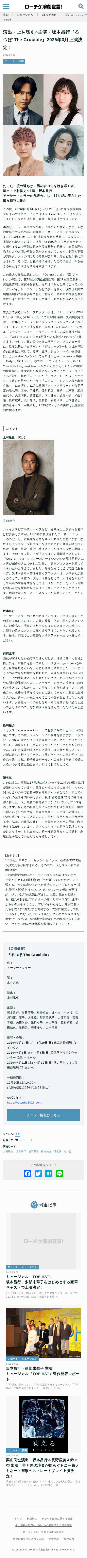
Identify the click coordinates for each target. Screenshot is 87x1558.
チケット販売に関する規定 (57, 1518)
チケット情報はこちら (43, 1115)
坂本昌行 (21, 1151)
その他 (7, 20)
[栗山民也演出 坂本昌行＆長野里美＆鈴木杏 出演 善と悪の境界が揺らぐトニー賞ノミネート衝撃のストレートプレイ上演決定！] (43, 1424)
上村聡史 (8, 1151)
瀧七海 (58, 1151)
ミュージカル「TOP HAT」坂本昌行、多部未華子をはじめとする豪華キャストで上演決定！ (42, 1282)
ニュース (10, 61)
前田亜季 (34, 1151)
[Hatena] (48, 1173)
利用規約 (32, 1518)
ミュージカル (25, 14)
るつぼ (68, 1151)
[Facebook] (27, 1173)
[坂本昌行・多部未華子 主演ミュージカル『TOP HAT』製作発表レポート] (43, 1333)
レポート (13, 1358)
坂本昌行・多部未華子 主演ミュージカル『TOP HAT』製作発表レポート (43, 1373)
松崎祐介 (46, 1151)
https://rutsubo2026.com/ (24, 1102)
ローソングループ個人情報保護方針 (43, 1532)
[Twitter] (38, 1173)
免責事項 (54, 1538)
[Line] (59, 1173)
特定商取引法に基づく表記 (28, 1538)
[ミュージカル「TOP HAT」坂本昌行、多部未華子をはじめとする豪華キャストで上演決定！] (43, 1241)
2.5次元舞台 (49, 14)
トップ (18, 1518)
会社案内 (69, 1538)
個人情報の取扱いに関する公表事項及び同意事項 (43, 1525)
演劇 (5, 14)
